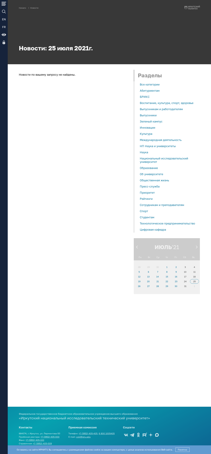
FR (4, 27)
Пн (140, 257)
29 (148, 267)
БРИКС (145, 96)
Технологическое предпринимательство (167, 223)
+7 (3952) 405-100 (35, 440)
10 (185, 272)
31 (185, 286)
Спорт (144, 211)
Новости (34, 8)
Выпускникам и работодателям (161, 109)
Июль (163, 247)
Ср (157, 257)
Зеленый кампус (151, 121)
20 (148, 281)
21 (157, 281)
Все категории (150, 84)
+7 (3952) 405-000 (50, 437)
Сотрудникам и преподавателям (162, 205)
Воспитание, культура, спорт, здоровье (166, 103)
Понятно (182, 449)
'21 (175, 247)
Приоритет (147, 192)
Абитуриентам (150, 90)
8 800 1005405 (107, 433)
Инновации (147, 127)
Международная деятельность (160, 140)
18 (194, 276)
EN (4, 19)
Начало (22, 8)
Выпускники (148, 115)
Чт (167, 257)
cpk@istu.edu (83, 437)
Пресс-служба (150, 186)
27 (148, 286)
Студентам (147, 217)
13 (148, 276)
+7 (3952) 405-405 (88, 433)
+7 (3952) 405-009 (42, 443)
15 (167, 276)
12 (139, 276)
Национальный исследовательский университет (164, 160)
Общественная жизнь (154, 180)
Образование (149, 168)
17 (185, 276)
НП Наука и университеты (158, 146)
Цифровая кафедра (153, 229)
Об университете (151, 174)
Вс (193, 257)
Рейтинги (146, 198)
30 (157, 267)
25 (194, 281)
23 (176, 281)
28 (139, 267)
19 (139, 281)
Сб (184, 257)
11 (194, 272)
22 (167, 281)
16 (176, 276)
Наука (144, 152)
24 (185, 281)
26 (139, 286)
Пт (175, 257)
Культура (146, 133)
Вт (149, 257)
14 (157, 276)
